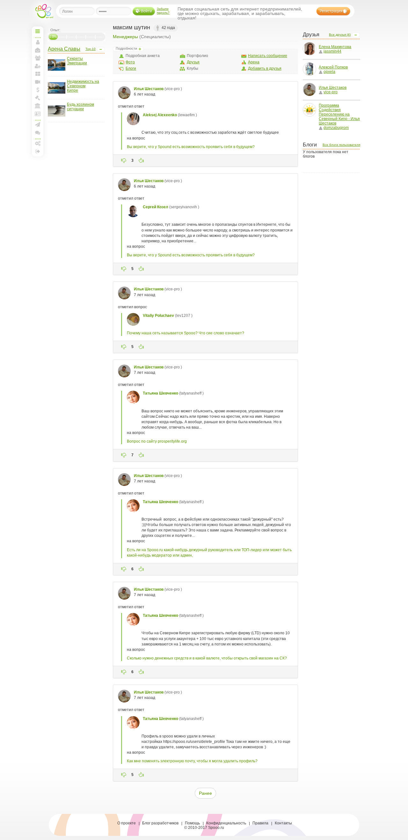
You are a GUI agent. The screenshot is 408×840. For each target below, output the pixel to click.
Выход (37, 151)
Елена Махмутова (335, 47)
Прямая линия (37, 81)
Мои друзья (37, 58)
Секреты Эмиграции (77, 60)
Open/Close (101, 49)
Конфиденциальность (226, 823)
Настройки (37, 143)
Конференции (37, 132)
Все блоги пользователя (341, 144)
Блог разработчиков (160, 823)
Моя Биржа (37, 97)
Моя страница (37, 42)
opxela (329, 71)
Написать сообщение (267, 55)
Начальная (37, 31)
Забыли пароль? (163, 10)
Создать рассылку (37, 124)
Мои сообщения (37, 50)
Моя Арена (37, 105)
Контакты (283, 823)
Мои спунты (37, 89)
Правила (260, 823)
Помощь (192, 823)
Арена (253, 62)
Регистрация (331, 11)
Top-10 (90, 49)
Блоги (131, 68)
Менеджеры (125, 36)
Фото (130, 62)
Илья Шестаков (332, 87)
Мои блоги (37, 73)
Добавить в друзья (264, 68)
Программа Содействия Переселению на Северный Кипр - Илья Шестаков (339, 114)
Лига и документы (37, 113)
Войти (146, 11)
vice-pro (331, 92)
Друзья (193, 62)
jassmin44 (332, 51)
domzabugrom (336, 127)
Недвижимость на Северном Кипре (83, 86)
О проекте (126, 823)
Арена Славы (64, 49)
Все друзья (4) (340, 34)
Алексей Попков (333, 67)
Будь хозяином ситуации (80, 106)
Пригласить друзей (37, 65)
